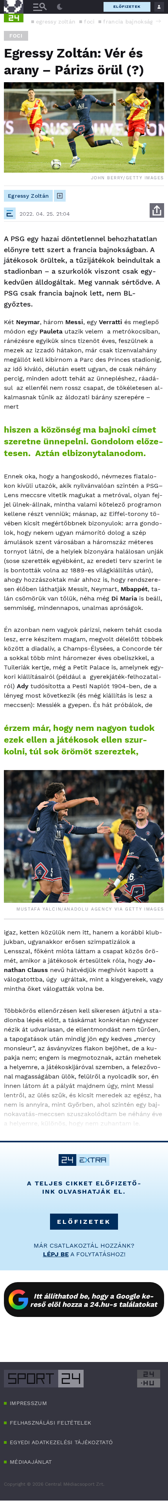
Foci (16, 36)
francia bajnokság (128, 21)
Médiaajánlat (31, 1462)
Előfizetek (127, 6)
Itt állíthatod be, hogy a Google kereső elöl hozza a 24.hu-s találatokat (93, 1300)
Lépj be (56, 1254)
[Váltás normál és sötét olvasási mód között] (59, 7)
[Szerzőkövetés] (60, 196)
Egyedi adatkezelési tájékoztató (61, 1442)
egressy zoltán (55, 21)
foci (89, 21)
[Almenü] (39, 7)
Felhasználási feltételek (50, 1423)
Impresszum (28, 1403)
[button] (158, 21)
